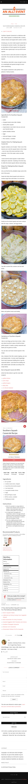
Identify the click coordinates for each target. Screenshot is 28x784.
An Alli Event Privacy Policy (8, 767)
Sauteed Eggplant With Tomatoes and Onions (15, 622)
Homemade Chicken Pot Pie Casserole (13, 629)
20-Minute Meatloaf (8, 388)
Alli (11, 27)
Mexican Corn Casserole (9, 626)
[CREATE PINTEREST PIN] (24, 426)
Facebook (19, 599)
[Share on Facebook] (17, 635)
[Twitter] (21, 2)
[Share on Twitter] (18, 635)
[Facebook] (20, 2)
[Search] (26, 2)
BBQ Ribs (5, 385)
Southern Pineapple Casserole (11, 624)
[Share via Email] (21, 635)
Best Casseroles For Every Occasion (12, 619)
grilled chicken (6, 378)
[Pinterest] (24, 2)
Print (14, 460)
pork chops (6, 380)
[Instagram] (23, 2)
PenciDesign (24, 779)
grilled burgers (6, 383)
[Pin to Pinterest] (20, 635)
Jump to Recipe (7, 31)
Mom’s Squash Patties (9, 612)
